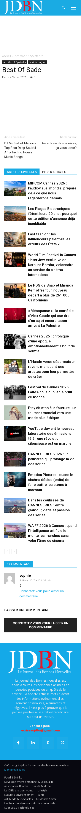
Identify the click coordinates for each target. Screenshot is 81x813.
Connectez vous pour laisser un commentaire (40, 625)
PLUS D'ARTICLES (54, 172)
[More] (58, 83)
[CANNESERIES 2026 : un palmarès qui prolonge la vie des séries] (15, 459)
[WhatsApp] (38, 83)
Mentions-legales (14, 770)
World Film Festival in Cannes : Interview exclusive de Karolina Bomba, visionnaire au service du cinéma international (52, 265)
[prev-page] (7, 551)
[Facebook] (8, 83)
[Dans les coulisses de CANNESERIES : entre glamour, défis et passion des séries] (15, 505)
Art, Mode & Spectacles (29, 56)
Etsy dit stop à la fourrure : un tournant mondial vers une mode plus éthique (52, 413)
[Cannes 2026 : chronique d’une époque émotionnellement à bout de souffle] (15, 341)
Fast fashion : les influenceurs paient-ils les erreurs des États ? (49, 239)
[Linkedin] (48, 83)
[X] (18, 83)
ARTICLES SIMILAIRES (22, 172)
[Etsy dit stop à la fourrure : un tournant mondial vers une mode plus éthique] (15, 412)
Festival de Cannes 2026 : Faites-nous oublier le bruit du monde (50, 392)
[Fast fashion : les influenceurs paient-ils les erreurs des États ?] (15, 239)
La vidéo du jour (37, 62)
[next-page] (14, 551)
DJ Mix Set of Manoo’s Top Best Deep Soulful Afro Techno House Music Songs (20, 150)
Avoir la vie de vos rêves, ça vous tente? (59, 145)
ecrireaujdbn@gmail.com (40, 730)
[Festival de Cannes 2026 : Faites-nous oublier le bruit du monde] (15, 392)
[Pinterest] (28, 83)
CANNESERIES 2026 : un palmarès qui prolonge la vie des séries (51, 459)
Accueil (6, 56)
